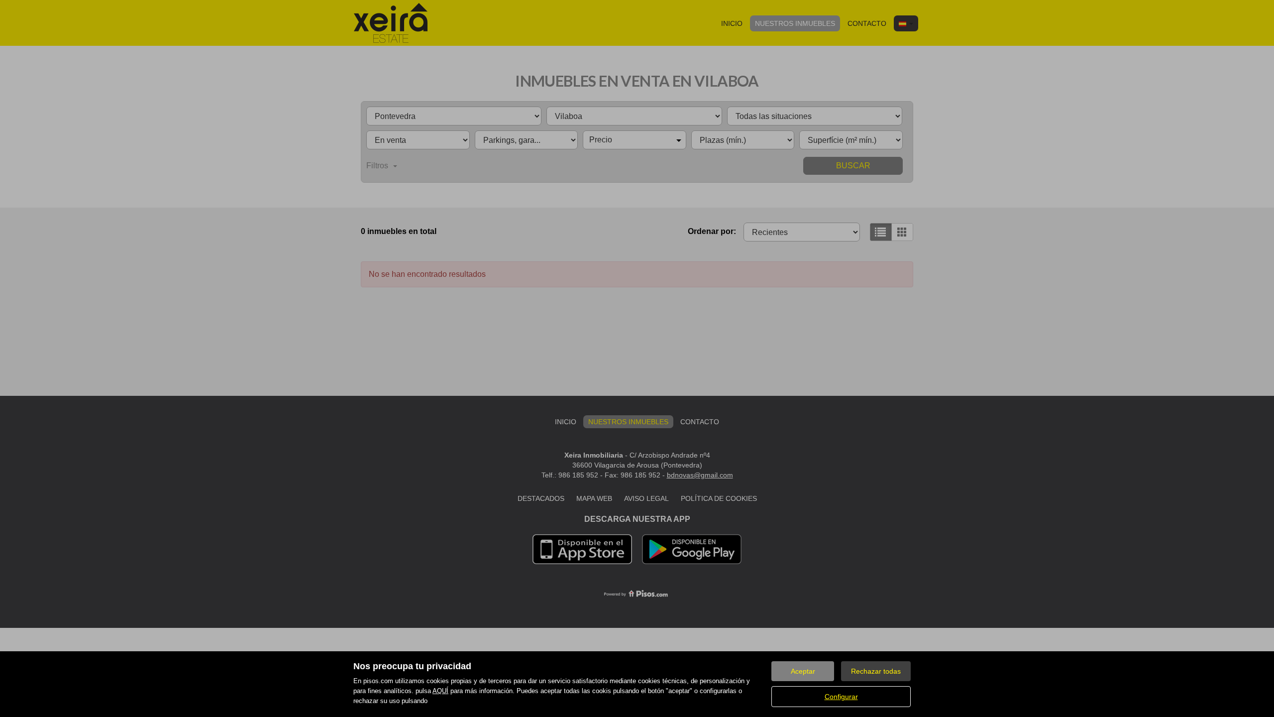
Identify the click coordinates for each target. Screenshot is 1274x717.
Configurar (841, 697)
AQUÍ (440, 691)
